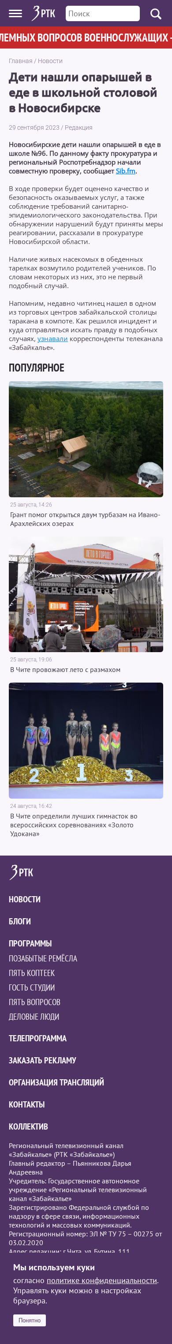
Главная (21, 60)
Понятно (30, 1320)
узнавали (52, 338)
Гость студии (32, 987)
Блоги (20, 921)
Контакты (27, 1104)
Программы (30, 943)
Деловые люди (34, 1016)
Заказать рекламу (42, 1060)
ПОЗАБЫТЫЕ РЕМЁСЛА (43, 958)
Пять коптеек (32, 973)
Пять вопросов (34, 1002)
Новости (50, 60)
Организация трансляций (56, 1082)
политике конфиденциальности (102, 1280)
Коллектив (28, 1126)
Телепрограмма (38, 1038)
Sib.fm (125, 170)
